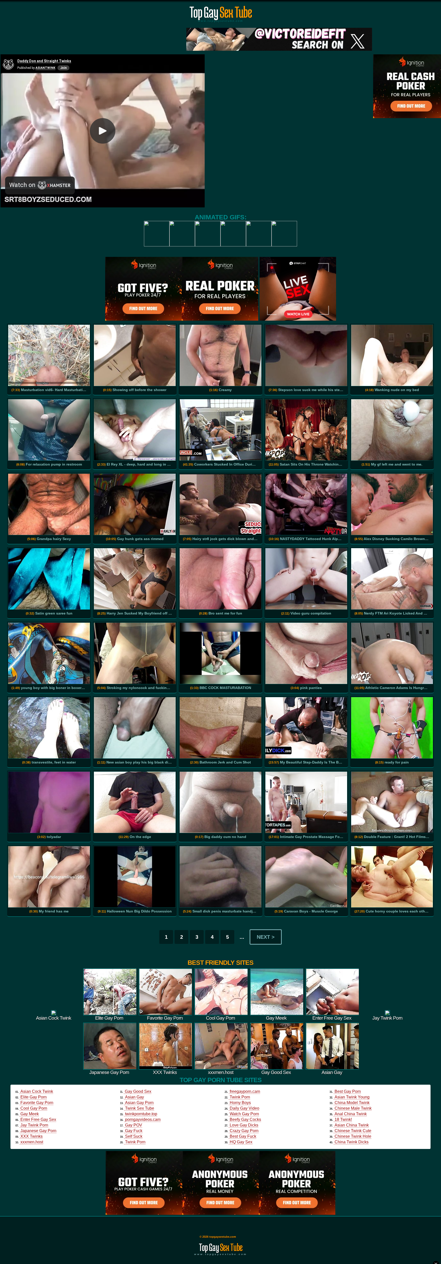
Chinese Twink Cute (353, 1131)
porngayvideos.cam (143, 1119)
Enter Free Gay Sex (38, 1119)
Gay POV (133, 1125)
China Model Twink (352, 1102)
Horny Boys (240, 1102)
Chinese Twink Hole (353, 1136)
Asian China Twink (352, 1125)
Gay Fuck (133, 1131)
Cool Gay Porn (33, 1108)
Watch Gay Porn (244, 1114)
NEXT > (266, 937)
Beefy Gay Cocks (245, 1119)
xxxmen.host (31, 1142)
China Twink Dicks (352, 1142)
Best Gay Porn (348, 1091)
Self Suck (133, 1136)
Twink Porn (135, 1142)
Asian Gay (134, 1097)
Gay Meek (29, 1114)
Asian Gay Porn (139, 1102)
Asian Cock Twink (36, 1091)
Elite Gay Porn (33, 1097)
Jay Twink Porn (34, 1125)
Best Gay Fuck (243, 1136)
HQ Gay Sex (241, 1142)
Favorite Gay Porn (36, 1102)
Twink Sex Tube (139, 1108)
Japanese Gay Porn (38, 1131)
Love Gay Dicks (244, 1125)
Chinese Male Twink (353, 1108)
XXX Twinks (31, 1136)
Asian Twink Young (352, 1097)
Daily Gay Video (244, 1108)
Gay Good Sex (138, 1091)
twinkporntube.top (141, 1114)
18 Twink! (343, 1119)
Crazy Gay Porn (244, 1131)
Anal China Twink (351, 1114)
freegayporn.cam (245, 1091)
